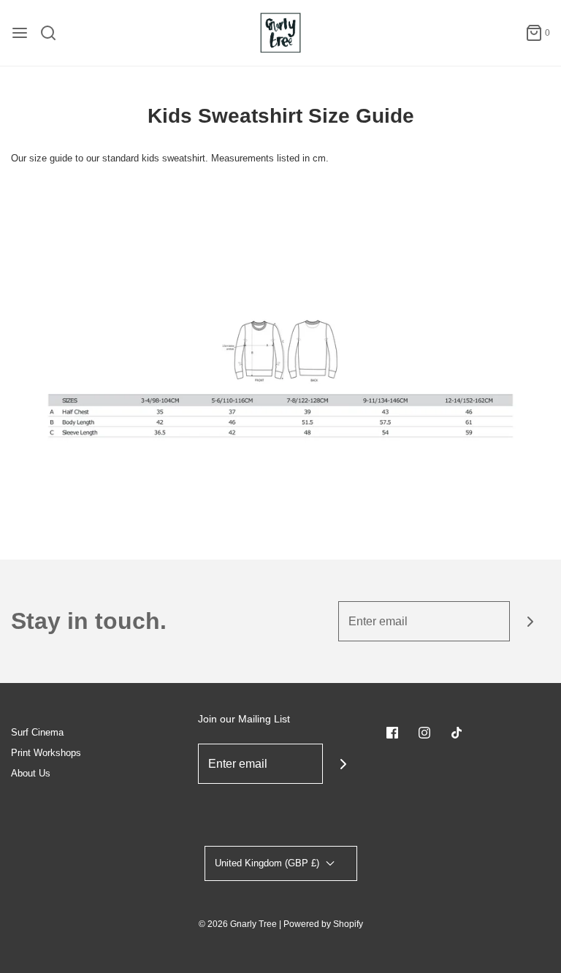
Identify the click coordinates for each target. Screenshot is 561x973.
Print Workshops (46, 752)
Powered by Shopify (323, 924)
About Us (30, 773)
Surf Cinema (37, 732)
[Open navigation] (19, 33)
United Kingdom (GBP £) (268, 863)
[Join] (530, 621)
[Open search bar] (53, 33)
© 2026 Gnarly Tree (238, 924)
